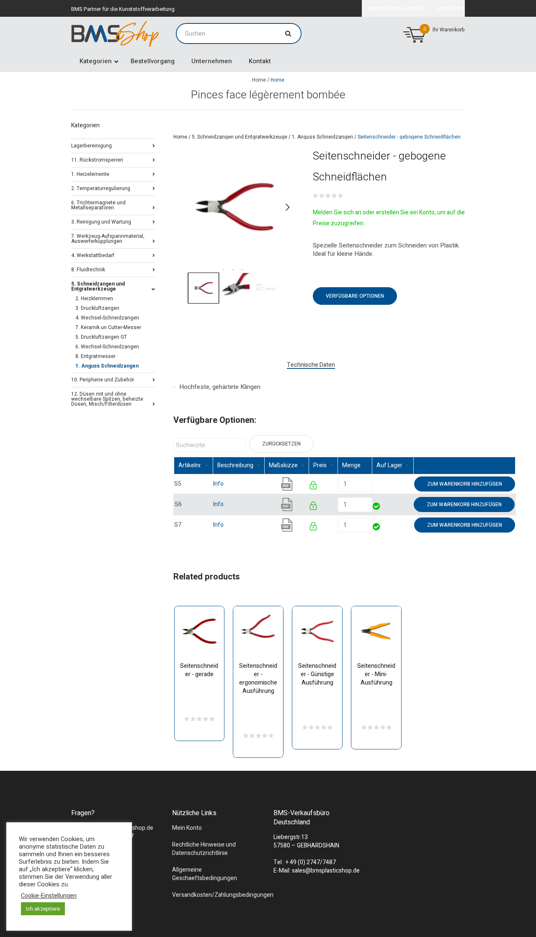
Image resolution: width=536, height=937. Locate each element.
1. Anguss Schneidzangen (322, 137)
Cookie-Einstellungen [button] (49, 896)
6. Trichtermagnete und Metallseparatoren (98, 204)
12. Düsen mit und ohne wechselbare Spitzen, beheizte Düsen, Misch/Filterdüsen (107, 398)
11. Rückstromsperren (97, 159)
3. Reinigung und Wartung (101, 221)
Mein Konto (187, 828)
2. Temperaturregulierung (100, 188)
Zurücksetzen (281, 444)
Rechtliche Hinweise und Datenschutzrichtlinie (204, 848)
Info (218, 483)
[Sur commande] (373, 483)
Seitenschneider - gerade (199, 670)
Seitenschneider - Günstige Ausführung (317, 674)
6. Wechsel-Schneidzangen (107, 346)
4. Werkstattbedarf (92, 255)
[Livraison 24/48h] (377, 507)
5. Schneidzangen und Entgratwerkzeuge (239, 137)
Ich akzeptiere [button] (43, 909)
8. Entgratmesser (95, 356)
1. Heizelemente (90, 173)
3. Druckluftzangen (97, 308)
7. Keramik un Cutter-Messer (108, 327)
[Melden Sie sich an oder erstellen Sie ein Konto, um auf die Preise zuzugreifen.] (314, 486)
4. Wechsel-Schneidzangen (107, 318)
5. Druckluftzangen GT (101, 337)
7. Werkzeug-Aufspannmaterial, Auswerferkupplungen (107, 238)
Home (259, 80)
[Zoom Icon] (234, 207)
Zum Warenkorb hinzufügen (464, 484)
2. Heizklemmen (94, 298)
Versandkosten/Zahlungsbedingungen (222, 895)
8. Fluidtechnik (88, 269)
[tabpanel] (234, 207)
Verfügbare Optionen (355, 296)
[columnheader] (193, 465)
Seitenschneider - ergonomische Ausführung (258, 678)
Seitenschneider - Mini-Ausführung (376, 674)
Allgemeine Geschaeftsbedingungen (204, 874)
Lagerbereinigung (91, 145)
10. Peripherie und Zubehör (102, 379)
